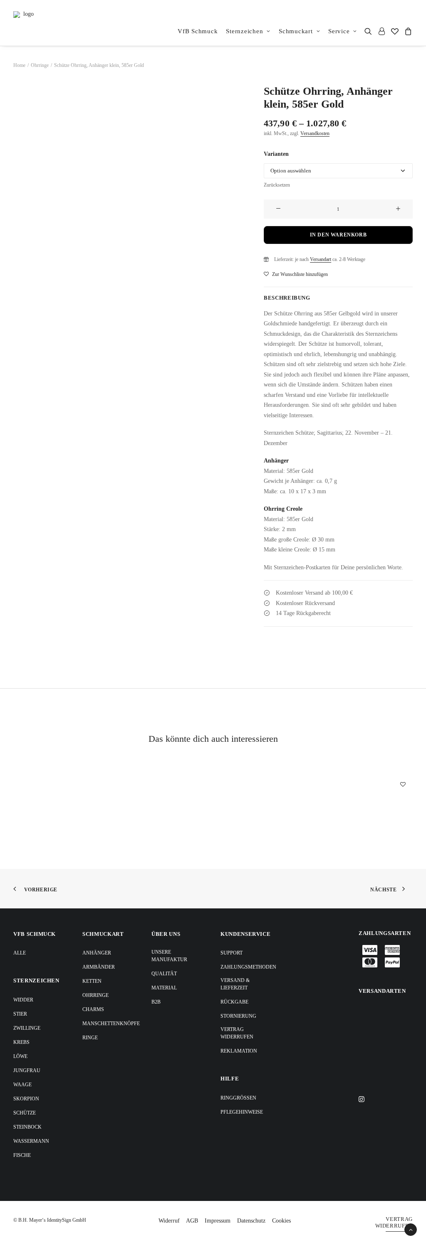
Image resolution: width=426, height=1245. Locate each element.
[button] (369, 31)
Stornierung (238, 1016)
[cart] (407, 31)
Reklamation (238, 1051)
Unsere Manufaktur (169, 955)
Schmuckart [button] (296, 31)
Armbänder (98, 967)
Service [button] (338, 31)
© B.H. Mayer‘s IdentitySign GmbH (49, 1220)
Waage (22, 1085)
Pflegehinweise (241, 1112)
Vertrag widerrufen (236, 1033)
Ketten (92, 981)
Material (164, 988)
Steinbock (27, 1127)
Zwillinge (26, 1028)
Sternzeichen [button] (244, 31)
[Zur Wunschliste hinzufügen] (403, 784)
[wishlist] (394, 31)
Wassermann (31, 1141)
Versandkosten (314, 133)
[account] (381, 31)
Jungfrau (26, 1070)
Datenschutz (251, 1221)
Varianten (276, 154)
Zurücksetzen (277, 185)
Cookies (281, 1221)
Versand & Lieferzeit (235, 984)
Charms (93, 1009)
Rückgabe (234, 1002)
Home (19, 65)
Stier (20, 1014)
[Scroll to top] (410, 1229)
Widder (23, 1000)
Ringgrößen (238, 1098)
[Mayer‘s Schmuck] (25, 22)
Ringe (90, 1038)
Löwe (20, 1056)
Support (231, 953)
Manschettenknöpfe (111, 1023)
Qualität (164, 974)
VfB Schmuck (198, 31)
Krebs (21, 1042)
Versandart (320, 259)
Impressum (217, 1221)
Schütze (24, 1113)
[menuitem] (197, 31)
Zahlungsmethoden (248, 967)
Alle (19, 953)
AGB (192, 1221)
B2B (156, 1002)
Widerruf (169, 1221)
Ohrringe (40, 65)
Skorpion (26, 1099)
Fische (22, 1155)
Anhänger (96, 953)
